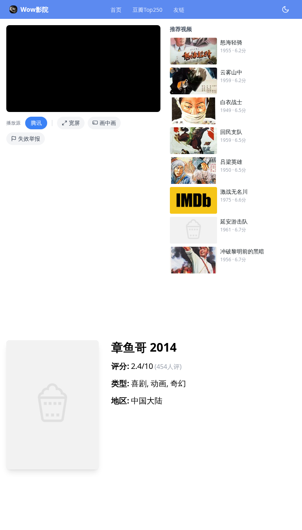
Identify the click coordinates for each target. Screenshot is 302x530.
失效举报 (29, 138)
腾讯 (36, 123)
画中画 (107, 123)
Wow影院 (34, 9)
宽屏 (74, 123)
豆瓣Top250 (147, 9)
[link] (233, 51)
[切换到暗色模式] (285, 9)
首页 (116, 9)
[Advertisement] (151, 303)
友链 (178, 9)
